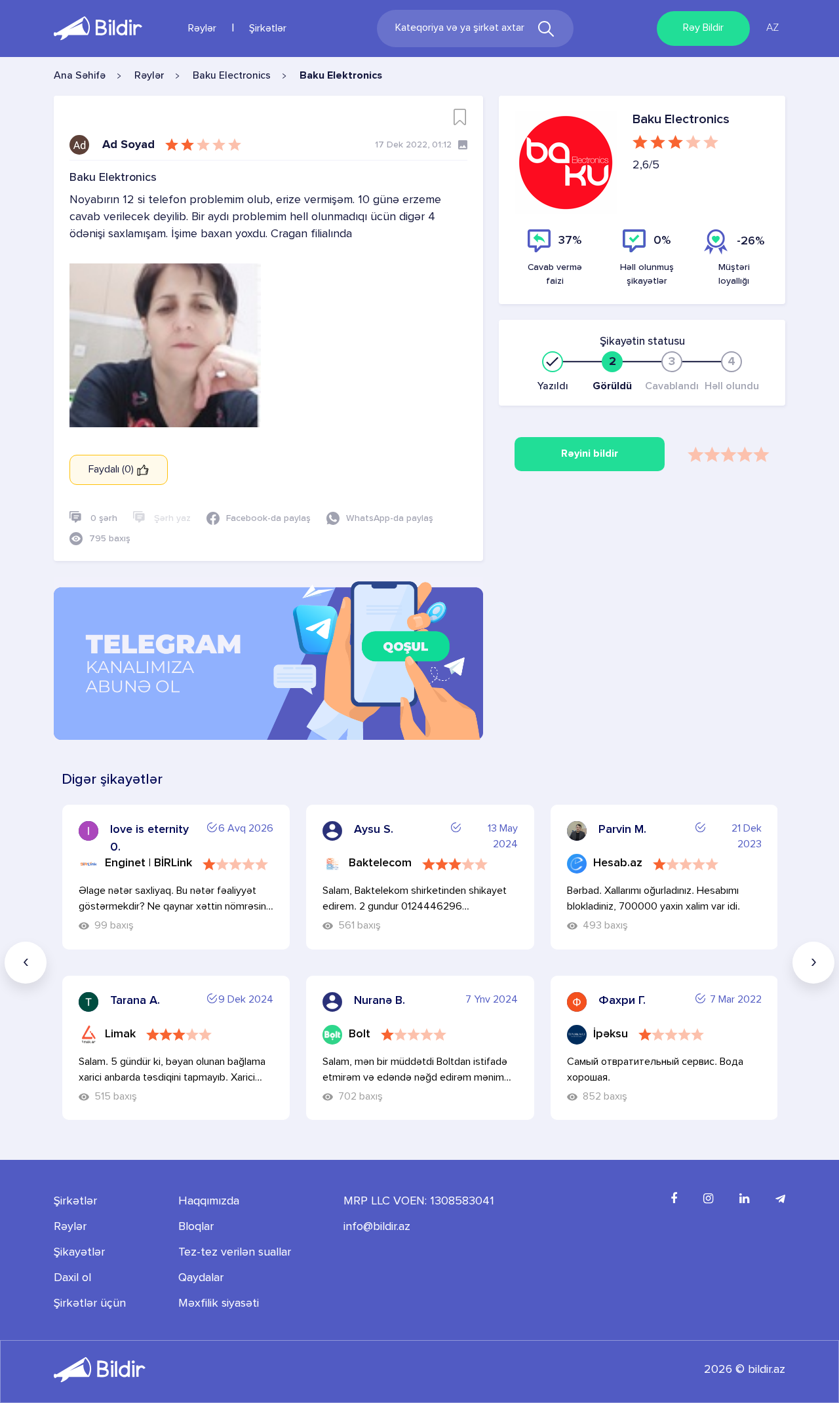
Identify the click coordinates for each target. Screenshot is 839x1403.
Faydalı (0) (112, 470)
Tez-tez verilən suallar (234, 1252)
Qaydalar (201, 1278)
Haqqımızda (208, 1201)
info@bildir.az (376, 1227)
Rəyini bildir (589, 454)
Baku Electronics (232, 76)
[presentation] (26, 963)
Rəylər (202, 29)
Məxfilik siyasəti (218, 1303)
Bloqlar (196, 1227)
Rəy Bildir (703, 28)
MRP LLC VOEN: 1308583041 (418, 1201)
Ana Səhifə (80, 76)
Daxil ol (72, 1278)
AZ (772, 28)
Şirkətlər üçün (90, 1303)
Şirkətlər (267, 29)
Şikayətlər (79, 1252)
